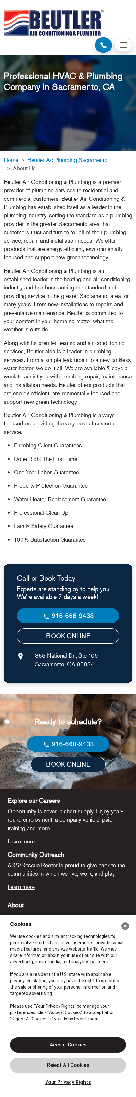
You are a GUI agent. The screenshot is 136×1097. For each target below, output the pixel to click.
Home (11, 159)
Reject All (68, 1065)
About (16, 905)
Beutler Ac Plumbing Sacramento (68, 159)
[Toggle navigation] (123, 45)
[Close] (125, 926)
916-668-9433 (72, 616)
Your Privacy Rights (68, 1082)
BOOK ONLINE (68, 636)
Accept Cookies (68, 1045)
